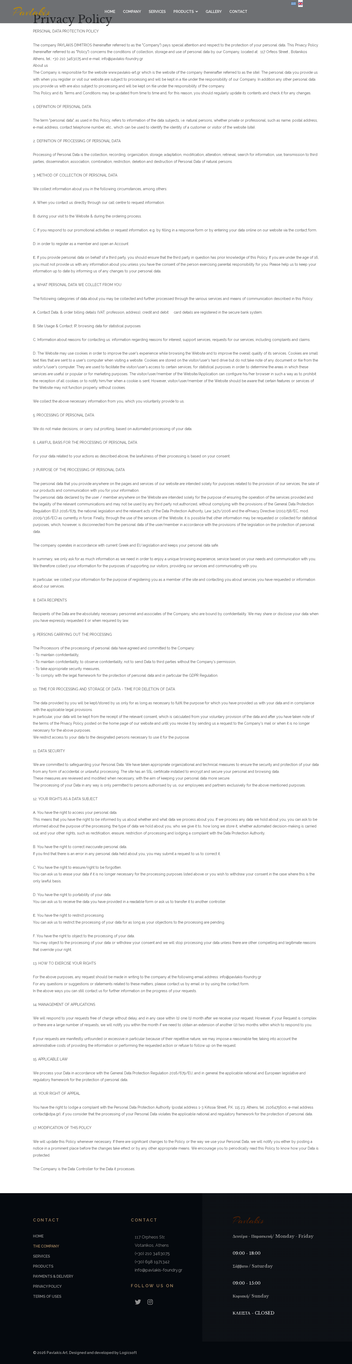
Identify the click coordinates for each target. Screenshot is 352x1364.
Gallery (214, 12)
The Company (46, 1246)
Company (132, 12)
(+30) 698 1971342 (152, 1261)
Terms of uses (47, 1296)
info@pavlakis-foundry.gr (158, 1270)
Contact (238, 12)
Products (183, 12)
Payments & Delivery (53, 1276)
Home (110, 12)
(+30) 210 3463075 (152, 1253)
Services (157, 12)
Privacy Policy (47, 1286)
